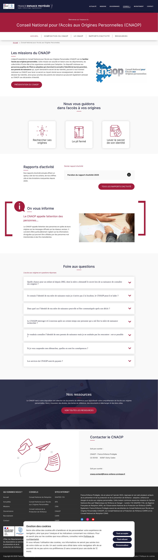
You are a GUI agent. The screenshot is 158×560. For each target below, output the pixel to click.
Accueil (34, 36)
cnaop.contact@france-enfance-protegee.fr (107, 474)
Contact (6, 520)
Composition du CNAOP (56, 36)
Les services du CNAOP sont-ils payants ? (45, 361)
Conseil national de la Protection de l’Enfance (37, 510)
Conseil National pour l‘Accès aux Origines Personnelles (40, 503)
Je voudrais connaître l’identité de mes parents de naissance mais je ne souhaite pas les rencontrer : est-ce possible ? (75, 335)
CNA (56, 506)
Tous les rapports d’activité (116, 186)
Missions (6, 506)
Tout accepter (122, 533)
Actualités (7, 502)
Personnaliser (122, 545)
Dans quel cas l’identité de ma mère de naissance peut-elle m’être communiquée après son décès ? (68, 308)
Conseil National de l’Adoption (40, 497)
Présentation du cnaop (26, 84)
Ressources (121, 36)
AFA (56, 502)
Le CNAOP (78, 36)
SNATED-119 (60, 497)
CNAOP (58, 511)
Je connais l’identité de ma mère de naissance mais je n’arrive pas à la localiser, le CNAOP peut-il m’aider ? (72, 296)
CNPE (57, 516)
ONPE (57, 520)
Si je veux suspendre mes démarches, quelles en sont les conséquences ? (57, 348)
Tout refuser (122, 539)
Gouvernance (8, 511)
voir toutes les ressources (79, 410)
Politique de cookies (147, 556)
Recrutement (8, 516)
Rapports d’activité (99, 36)
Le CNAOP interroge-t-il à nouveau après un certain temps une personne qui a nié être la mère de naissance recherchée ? (72, 322)
